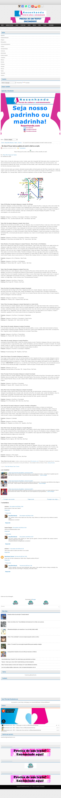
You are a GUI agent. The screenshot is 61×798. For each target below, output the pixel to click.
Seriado (2, 66)
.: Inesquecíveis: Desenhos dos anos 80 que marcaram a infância (22, 651)
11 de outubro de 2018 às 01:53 (16, 548)
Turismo (2, 75)
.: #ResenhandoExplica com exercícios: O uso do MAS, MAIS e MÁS (22, 629)
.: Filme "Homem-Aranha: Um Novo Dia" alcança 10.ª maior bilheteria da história (19, 664)
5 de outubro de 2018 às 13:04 (19, 527)
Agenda (2, 35)
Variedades (3, 28)
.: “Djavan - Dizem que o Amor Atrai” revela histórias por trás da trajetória (17, 662)
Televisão (3, 73)
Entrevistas (3, 53)
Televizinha (51, 25)
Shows (2, 68)
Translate (27, 82)
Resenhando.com (11, 28)
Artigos (2, 39)
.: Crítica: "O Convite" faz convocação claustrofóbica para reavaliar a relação (24, 644)
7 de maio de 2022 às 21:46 (25, 565)
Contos (2, 46)
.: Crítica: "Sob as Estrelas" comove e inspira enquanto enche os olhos (23, 636)
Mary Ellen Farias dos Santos (10, 154)
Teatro (44, 25)
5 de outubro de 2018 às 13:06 (26, 515)
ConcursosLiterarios (5, 44)
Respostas (8, 513)
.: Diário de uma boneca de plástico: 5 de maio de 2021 (20, 480)
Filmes (17, 25)
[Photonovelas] (30, 604)
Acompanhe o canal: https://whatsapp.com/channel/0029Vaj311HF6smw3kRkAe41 (30, 702)
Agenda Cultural (9, 25)
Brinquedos (3, 42)
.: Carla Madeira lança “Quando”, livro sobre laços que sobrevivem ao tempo (18, 659)
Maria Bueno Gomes (9, 556)
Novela (2, 62)
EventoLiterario (4, 55)
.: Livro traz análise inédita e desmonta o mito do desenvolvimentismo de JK (18, 667)
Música (34, 25)
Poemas (3, 64)
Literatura (23, 25)
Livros (29, 25)
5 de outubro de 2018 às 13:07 (26, 536)
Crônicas (3, 51)
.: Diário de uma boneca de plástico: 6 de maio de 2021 (20, 472)
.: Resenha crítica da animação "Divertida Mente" (18, 614)
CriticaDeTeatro (4, 48)
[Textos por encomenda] (30, 22)
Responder (7, 510)
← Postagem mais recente (8, 499)
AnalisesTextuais (4, 37)
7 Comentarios (22, 148)
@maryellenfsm (51, 462)
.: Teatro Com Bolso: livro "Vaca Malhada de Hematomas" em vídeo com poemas (25, 622)
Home (2, 142)
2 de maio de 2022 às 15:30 (20, 556)
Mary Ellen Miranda (9, 142)
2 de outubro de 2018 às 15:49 (16, 506)
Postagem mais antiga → (53, 499)
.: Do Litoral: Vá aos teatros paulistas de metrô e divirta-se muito (20, 146)
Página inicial (31, 499)
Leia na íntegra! (43, 475)
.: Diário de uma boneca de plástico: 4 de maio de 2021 (20, 489)
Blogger (34, 599)
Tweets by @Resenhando (30, 675)
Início (2, 25)
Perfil (39, 25)
